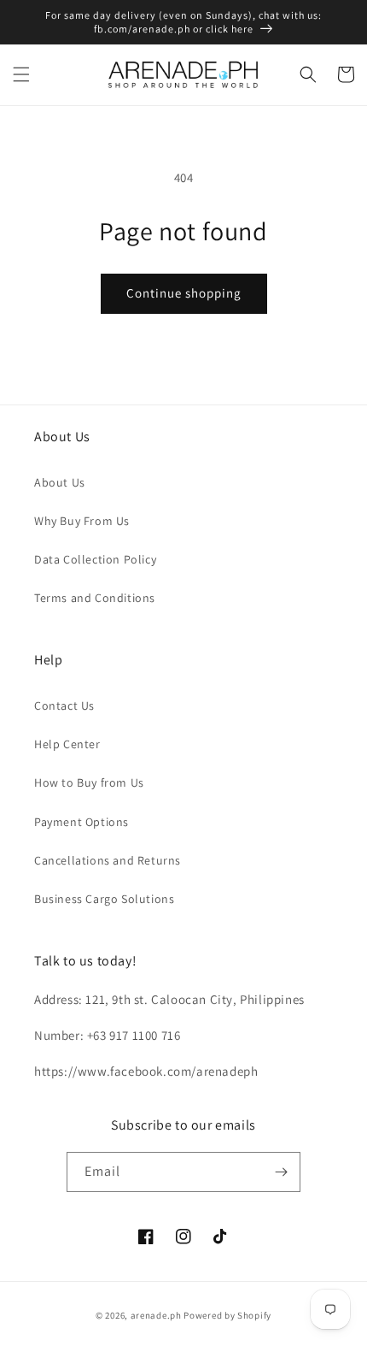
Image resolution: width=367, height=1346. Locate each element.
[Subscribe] (281, 1172)
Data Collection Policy (95, 559)
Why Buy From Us (82, 520)
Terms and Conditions (94, 597)
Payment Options (81, 821)
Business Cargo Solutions (104, 898)
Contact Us (64, 705)
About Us (59, 482)
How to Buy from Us (89, 782)
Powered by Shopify (227, 1315)
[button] (21, 74)
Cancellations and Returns (107, 860)
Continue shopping (184, 293)
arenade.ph (156, 1315)
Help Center (67, 744)
